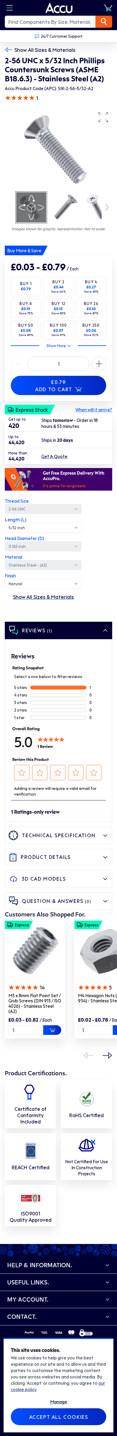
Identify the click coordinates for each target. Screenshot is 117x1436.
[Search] (103, 22)
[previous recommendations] (88, 1055)
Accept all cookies (58, 1417)
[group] (58, 149)
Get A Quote (54, 456)
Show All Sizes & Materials (44, 50)
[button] (103, 117)
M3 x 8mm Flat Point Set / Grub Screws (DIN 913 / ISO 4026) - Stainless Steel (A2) (34, 1003)
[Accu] (59, 7)
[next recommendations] (107, 1055)
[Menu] (9, 8)
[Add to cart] (52, 1030)
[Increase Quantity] (18, 364)
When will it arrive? (93, 409)
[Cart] (108, 8)
